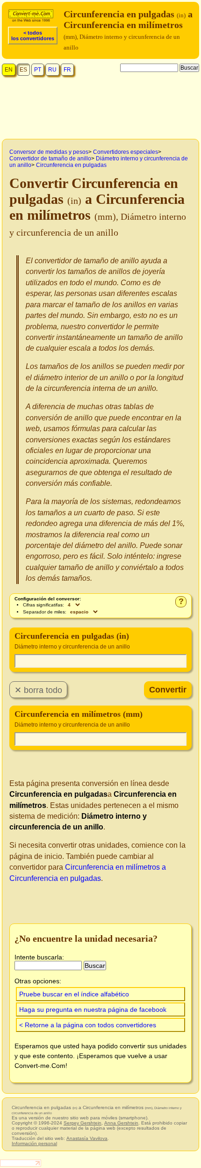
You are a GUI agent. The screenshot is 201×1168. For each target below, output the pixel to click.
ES (23, 69)
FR (67, 69)
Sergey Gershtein (82, 1122)
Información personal (34, 1143)
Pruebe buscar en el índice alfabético (74, 994)
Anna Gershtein (121, 1122)
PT (37, 69)
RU (52, 69)
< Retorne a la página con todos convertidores (87, 1025)
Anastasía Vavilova (87, 1138)
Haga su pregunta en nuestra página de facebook (92, 1009)
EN (9, 69)
